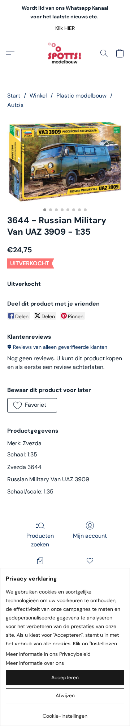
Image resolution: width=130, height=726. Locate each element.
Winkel (38, 95)
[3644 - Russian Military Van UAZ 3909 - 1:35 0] (65, 160)
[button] (65, 28)
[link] (65, 713)
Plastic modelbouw (81, 95)
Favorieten (90, 571)
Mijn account (90, 536)
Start (13, 95)
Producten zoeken (40, 540)
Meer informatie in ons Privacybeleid (48, 654)
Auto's (15, 105)
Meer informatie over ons (35, 663)
